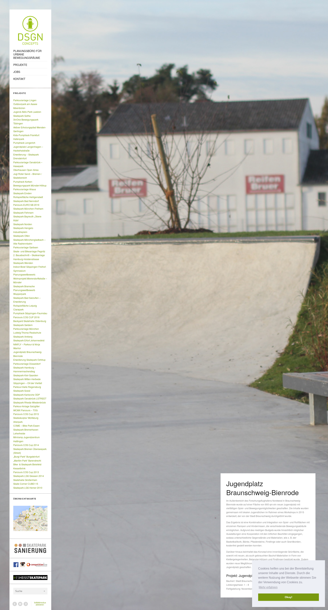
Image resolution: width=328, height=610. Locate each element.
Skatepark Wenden (23, 262)
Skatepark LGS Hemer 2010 (27, 487)
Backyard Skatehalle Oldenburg (29, 321)
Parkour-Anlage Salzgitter (26, 406)
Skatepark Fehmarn (23, 212)
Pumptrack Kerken (22, 181)
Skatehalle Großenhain (25, 479)
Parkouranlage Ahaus (24, 189)
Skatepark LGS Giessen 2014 (28, 475)
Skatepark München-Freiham (28, 208)
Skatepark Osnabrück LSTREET (29, 398)
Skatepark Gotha (22, 115)
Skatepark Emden (22, 193)
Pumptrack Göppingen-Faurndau (30, 313)
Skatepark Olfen (21, 235)
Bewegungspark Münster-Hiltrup (30, 185)
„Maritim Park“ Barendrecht (27, 460)
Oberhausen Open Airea (26, 169)
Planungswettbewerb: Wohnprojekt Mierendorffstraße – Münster (30, 278)
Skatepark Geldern (23, 325)
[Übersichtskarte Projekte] (30, 518)
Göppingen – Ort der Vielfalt (27, 383)
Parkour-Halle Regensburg (27, 386)
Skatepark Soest (21, 390)
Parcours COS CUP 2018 (26, 317)
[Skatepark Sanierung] (30, 548)
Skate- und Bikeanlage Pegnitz (29, 251)
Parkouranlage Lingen (24, 100)
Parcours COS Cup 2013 (26, 472)
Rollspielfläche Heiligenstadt (28, 197)
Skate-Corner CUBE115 (25, 483)
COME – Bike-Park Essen (26, 425)
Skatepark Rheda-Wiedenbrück (29, 402)
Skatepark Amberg (22, 336)
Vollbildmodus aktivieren (40, 603)
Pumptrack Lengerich (24, 142)
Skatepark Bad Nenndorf (26, 201)
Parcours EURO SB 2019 (26, 204)
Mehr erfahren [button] (268, 587)
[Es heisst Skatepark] (30, 577)
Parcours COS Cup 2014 (26, 445)
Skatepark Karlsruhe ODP (26, 394)
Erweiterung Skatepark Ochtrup (29, 359)
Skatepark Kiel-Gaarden (25, 375)
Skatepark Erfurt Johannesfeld (28, 340)
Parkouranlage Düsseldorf (26, 363)
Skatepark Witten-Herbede (27, 379)
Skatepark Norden (22, 224)
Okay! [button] (288, 597)
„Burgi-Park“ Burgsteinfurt (26, 456)
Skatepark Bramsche (24, 286)
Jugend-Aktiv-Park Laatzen (27, 111)
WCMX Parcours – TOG (25, 410)
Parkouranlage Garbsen (25, 247)
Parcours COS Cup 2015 (26, 414)
